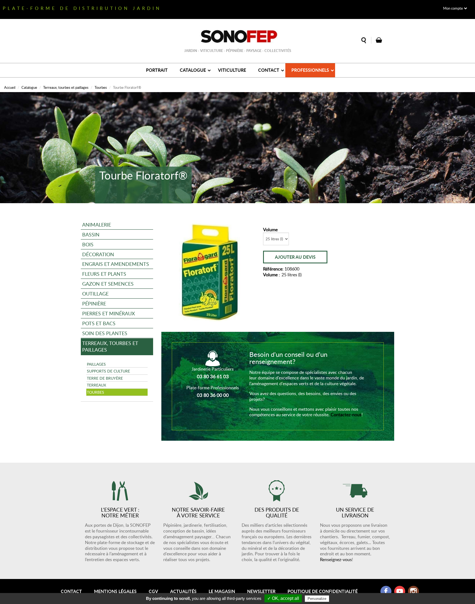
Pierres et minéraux (108, 313)
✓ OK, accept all (283, 598)
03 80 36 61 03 (213, 376)
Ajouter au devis (295, 257)
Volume (270, 230)
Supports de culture (108, 371)
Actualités (183, 591)
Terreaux (96, 385)
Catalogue (193, 70)
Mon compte (453, 8)
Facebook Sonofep (385, 591)
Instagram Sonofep (413, 591)
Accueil (9, 87)
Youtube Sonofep (399, 591)
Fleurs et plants (104, 273)
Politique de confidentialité (323, 591)
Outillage (95, 293)
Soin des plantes (104, 333)
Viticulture (232, 70)
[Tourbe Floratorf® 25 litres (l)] (210, 271)
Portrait (157, 70)
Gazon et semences (108, 283)
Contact (268, 70)
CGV (153, 591)
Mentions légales (115, 591)
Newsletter (261, 591)
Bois (87, 244)
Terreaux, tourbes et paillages (66, 87)
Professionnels (310, 70)
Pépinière (94, 303)
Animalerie (96, 224)
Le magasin (222, 591)
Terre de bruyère (105, 378)
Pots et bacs (98, 323)
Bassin (91, 234)
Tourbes (101, 87)
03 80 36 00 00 (213, 395)
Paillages (96, 364)
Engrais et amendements (115, 263)
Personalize (317, 599)
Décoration (98, 254)
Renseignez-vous (336, 559)
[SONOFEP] (237, 36)
